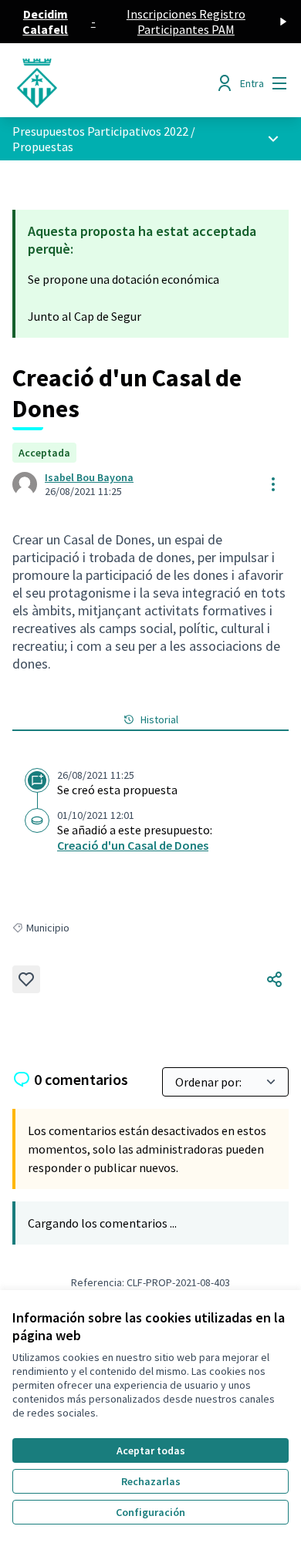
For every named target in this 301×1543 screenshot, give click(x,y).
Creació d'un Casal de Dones (132, 845)
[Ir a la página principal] (114, 83)
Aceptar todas (151, 1450)
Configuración (150, 1512)
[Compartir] (275, 979)
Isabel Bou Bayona (89, 477)
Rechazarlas (151, 1481)
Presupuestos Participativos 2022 (100, 131)
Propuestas (42, 146)
